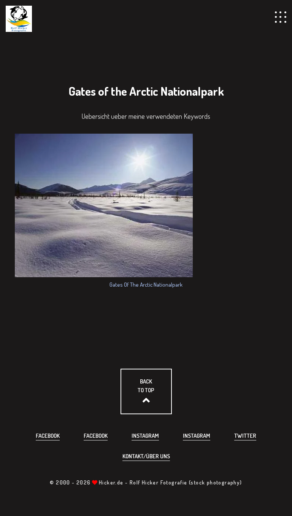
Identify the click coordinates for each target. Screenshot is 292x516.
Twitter (245, 435)
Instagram (145, 435)
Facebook (48, 435)
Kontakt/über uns (146, 456)
